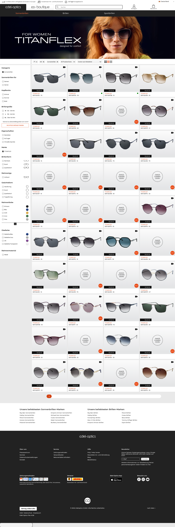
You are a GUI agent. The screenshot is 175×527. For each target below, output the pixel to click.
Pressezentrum (25, 452)
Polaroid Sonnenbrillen (27, 422)
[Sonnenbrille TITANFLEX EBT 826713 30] (157, 339)
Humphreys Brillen (94, 417)
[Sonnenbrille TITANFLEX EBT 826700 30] (85, 77)
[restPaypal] (35, 479)
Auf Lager (7, 138)
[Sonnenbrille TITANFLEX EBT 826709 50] (49, 339)
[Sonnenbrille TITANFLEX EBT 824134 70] (121, 143)
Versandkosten (59, 455)
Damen (6, 81)
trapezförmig (8, 197)
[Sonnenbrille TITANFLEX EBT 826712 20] (85, 372)
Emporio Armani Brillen (96, 422)
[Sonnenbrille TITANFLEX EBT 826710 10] (85, 241)
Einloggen (134, 8)
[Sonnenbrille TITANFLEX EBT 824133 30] (49, 241)
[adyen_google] (45, 479)
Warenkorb (153, 8)
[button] (13, 7)
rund (6, 190)
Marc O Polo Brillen (94, 420)
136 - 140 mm (10, 114)
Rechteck (7, 161)
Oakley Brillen (92, 415)
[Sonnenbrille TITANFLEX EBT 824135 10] (85, 143)
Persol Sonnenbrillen (27, 417)
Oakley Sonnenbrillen (27, 415)
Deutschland (165, 1)
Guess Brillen (126, 415)
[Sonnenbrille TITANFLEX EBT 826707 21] (157, 110)
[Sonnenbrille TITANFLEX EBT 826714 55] (85, 175)
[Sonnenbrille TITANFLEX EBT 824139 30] (121, 274)
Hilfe (89, 449)
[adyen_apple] (41, 479)
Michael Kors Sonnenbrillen (60, 415)
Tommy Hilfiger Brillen (129, 420)
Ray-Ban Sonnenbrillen (27, 413)
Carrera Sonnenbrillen (27, 420)
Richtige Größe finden (15, 125)
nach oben (151, 508)
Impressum (37, 513)
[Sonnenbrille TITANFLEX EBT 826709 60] (85, 110)
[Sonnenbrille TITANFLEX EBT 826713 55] (121, 208)
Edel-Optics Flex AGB (27, 515)
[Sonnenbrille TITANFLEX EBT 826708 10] (121, 77)
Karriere (22, 455)
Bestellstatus (92, 460)
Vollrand (6, 177)
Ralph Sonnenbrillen (58, 420)
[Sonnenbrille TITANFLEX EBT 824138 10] (49, 143)
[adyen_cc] (21, 479)
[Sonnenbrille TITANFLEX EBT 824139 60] (157, 241)
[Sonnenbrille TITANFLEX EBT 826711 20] (85, 306)
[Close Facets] (15, 62)
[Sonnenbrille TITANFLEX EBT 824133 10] (49, 274)
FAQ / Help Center (94, 452)
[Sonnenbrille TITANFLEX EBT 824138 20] (85, 339)
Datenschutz (28, 513)
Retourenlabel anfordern (62, 457)
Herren (6, 85)
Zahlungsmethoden (60, 452)
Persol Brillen (126, 413)
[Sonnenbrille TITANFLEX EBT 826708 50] (49, 306)
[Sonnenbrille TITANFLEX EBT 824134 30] (121, 339)
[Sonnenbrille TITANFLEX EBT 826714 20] (157, 175)
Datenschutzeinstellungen (29, 457)
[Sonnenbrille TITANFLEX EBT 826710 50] (157, 208)
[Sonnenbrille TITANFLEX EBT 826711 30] (121, 241)
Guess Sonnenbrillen (58, 417)
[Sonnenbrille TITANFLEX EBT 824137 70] (49, 208)
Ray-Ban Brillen (93, 413)
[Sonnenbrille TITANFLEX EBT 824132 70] (49, 77)
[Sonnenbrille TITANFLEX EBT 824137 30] (121, 372)
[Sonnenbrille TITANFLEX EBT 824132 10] (49, 110)
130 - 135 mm (10, 110)
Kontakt (22, 460)
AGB (21, 513)
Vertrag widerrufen (28, 509)
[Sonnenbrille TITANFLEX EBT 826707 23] (49, 372)
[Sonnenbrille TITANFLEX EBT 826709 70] (121, 306)
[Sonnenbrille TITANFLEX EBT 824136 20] (157, 77)
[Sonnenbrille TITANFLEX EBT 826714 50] (85, 208)
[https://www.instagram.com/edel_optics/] (143, 480)
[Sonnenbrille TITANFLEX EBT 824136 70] (157, 143)
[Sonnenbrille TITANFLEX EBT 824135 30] (157, 306)
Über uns (23, 449)
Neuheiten (7, 135)
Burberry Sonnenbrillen (59, 422)
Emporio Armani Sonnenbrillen (61, 413)
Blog (89, 457)
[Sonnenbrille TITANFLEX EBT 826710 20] (157, 372)
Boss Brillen (126, 417)
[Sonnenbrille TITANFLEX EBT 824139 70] (85, 274)
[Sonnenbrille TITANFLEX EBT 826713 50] (121, 110)
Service (56, 449)
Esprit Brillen (126, 422)
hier (149, 464)
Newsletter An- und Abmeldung (98, 455)
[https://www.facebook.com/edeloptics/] (139, 480)
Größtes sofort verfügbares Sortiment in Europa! (20, 1)
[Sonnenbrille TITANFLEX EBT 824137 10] (49, 175)
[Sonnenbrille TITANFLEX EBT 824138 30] (121, 175)
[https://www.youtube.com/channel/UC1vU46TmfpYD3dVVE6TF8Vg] (147, 480)
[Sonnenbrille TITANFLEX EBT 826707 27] (157, 274)
